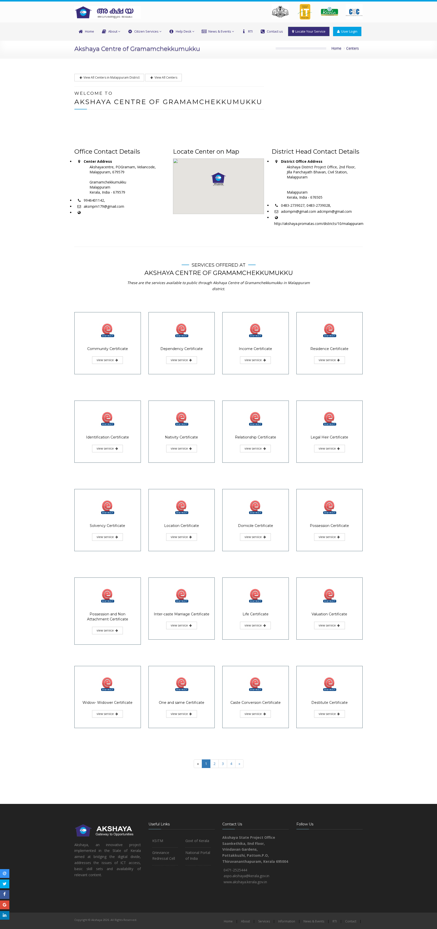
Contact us (275, 31)
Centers (352, 48)
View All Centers (165, 77)
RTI (250, 31)
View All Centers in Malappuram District (111, 77)
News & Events (219, 31)
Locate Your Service (309, 31)
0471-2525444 (235, 870)
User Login (348, 31)
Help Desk (183, 31)
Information (286, 921)
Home (89, 31)
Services (264, 921)
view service (106, 360)
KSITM (157, 840)
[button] (218, 179)
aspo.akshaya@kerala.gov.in (246, 875)
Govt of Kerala (197, 840)
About (112, 31)
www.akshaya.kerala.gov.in (245, 881)
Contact (350, 921)
